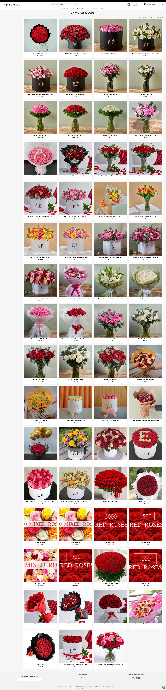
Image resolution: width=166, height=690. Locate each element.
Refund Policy (71, 686)
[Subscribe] (40, 679)
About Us (56, 686)
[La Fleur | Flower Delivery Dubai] (129, 6)
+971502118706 (151, 4)
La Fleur (82, 688)
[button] (161, 4)
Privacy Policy (98, 686)
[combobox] (62, 4)
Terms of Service (80, 686)
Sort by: (140, 17)
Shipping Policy (63, 686)
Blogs (104, 686)
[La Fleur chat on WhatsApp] (163, 688)
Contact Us (110, 686)
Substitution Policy (89, 686)
